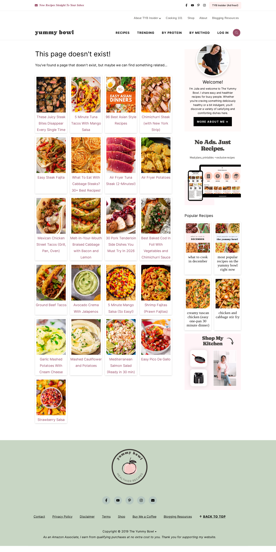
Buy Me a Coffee (144, 516)
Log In (223, 33)
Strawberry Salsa (51, 420)
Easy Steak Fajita (51, 177)
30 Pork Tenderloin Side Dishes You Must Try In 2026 (121, 244)
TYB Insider (225, 5)
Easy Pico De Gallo (155, 359)
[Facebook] (186, 5)
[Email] (153, 500)
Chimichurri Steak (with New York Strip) (156, 123)
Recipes (123, 33)
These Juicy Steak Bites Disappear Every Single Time (51, 123)
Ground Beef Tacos (51, 305)
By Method (199, 33)
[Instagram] (204, 5)
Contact (39, 516)
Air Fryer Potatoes (155, 177)
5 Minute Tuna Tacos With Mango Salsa (86, 123)
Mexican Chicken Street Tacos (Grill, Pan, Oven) (51, 244)
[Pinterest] (198, 5)
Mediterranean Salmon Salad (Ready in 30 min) (121, 365)
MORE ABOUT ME (211, 121)
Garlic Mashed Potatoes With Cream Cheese (51, 365)
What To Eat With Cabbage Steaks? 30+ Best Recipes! (86, 183)
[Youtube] (192, 5)
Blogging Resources (178, 516)
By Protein (172, 33)
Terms (106, 516)
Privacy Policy (62, 516)
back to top (214, 516)
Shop (121, 516)
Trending (145, 33)
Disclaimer (87, 516)
